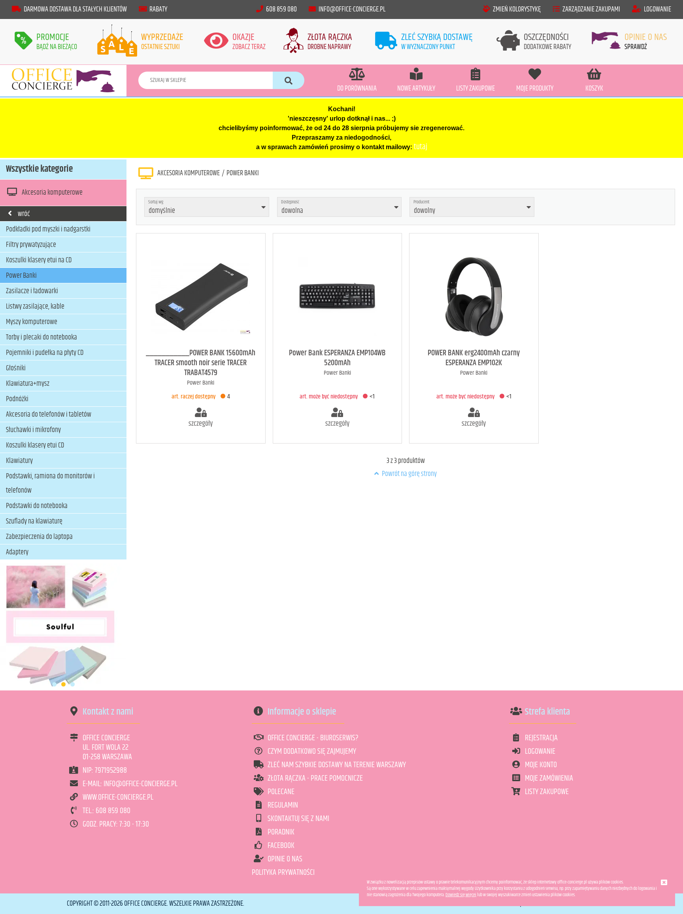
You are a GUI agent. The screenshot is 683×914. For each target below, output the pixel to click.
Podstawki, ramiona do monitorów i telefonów (50, 483)
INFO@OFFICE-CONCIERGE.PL (352, 9)
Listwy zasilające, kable (35, 306)
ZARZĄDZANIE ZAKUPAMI (591, 9)
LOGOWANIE (657, 9)
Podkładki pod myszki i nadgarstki (48, 229)
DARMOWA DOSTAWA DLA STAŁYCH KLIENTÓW (75, 9)
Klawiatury (19, 460)
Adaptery (17, 552)
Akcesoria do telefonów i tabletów (48, 414)
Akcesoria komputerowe (52, 192)
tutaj (420, 147)
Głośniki (16, 368)
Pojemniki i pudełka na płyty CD (44, 352)
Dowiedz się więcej (460, 895)
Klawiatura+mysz (27, 383)
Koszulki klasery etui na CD (39, 260)
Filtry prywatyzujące (31, 244)
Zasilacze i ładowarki (32, 291)
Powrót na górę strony (409, 474)
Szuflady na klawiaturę (34, 521)
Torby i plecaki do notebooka (41, 337)
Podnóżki (17, 399)
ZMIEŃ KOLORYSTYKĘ (517, 9)
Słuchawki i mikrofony (33, 430)
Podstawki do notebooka (37, 506)
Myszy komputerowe (31, 322)
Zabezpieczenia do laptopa (39, 536)
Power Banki (21, 275)
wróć (24, 214)
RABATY (158, 9)
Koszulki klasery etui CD (35, 445)
